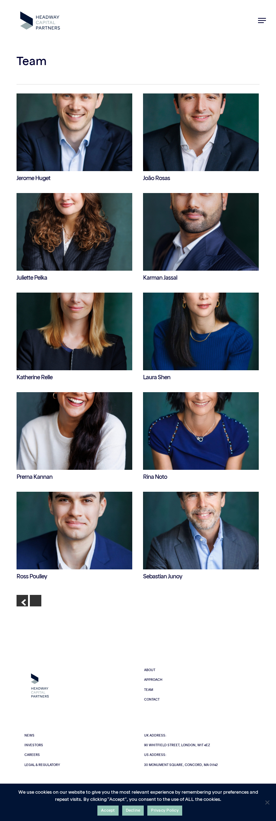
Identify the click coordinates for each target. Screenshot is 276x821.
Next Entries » (35, 600)
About (149, 670)
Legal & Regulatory (42, 765)
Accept (108, 811)
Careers (32, 755)
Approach (153, 680)
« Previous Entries (22, 600)
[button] (262, 20)
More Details (76, 127)
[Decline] (267, 802)
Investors (33, 745)
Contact (152, 699)
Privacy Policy (165, 811)
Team (148, 690)
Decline (133, 811)
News (29, 735)
